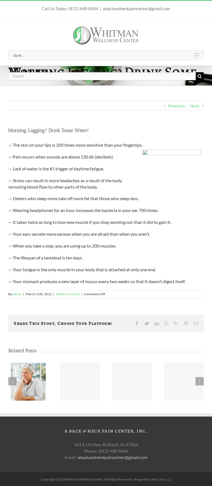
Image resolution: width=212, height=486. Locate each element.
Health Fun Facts (68, 294)
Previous (176, 105)
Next (194, 105)
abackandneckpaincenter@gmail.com (136, 8)
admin (17, 294)
